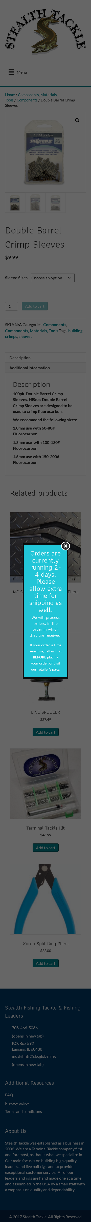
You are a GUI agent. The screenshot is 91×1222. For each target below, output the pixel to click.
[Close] (65, 546)
